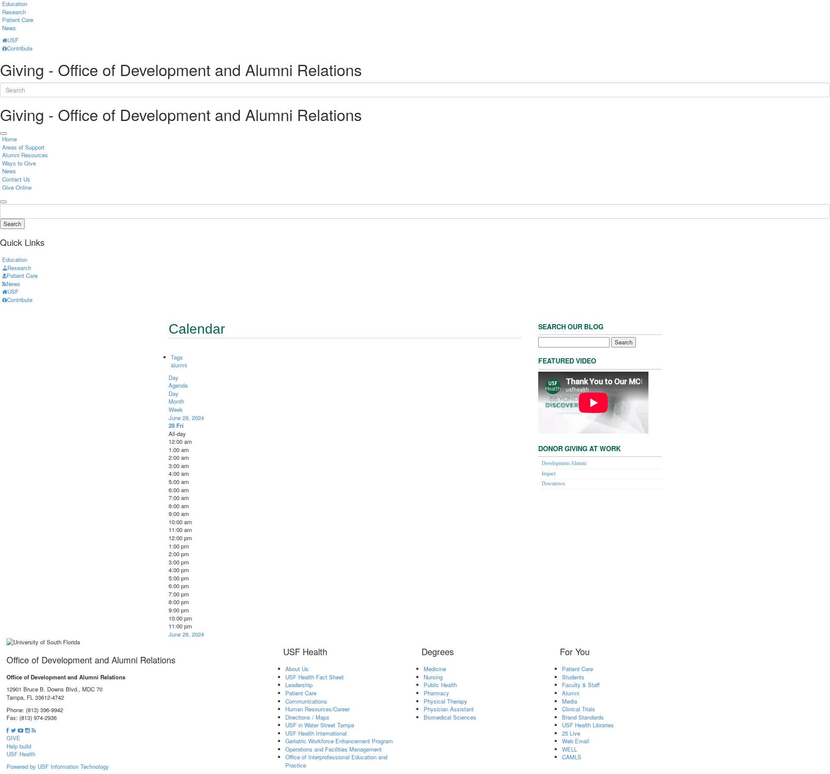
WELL (569, 749)
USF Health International (316, 733)
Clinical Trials (578, 709)
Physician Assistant (449, 709)
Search (12, 224)
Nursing (433, 677)
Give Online (17, 187)
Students (573, 677)
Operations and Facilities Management (333, 749)
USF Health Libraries (588, 725)
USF (13, 40)
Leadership (299, 685)
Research (14, 12)
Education (14, 259)
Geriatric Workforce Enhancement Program (339, 741)
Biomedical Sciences (450, 717)
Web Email (575, 741)
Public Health (440, 685)
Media (569, 701)
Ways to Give (19, 163)
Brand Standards (583, 717)
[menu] (3, 133)
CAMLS (571, 757)
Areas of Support (23, 147)
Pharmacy (436, 693)
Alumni (570, 693)
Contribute (19, 48)
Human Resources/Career (317, 709)
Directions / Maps (307, 717)
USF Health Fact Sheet (314, 677)
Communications (306, 701)
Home (9, 139)
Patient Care (17, 20)
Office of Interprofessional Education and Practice (336, 761)
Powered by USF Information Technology (57, 766)
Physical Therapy (445, 701)
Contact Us (16, 179)
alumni (179, 365)
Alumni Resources (25, 155)
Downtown (553, 484)
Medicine (435, 669)
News (9, 28)
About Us (297, 669)
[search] (3, 202)
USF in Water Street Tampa (319, 725)
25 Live (571, 733)
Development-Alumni (564, 463)
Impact (548, 474)
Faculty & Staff (581, 685)
